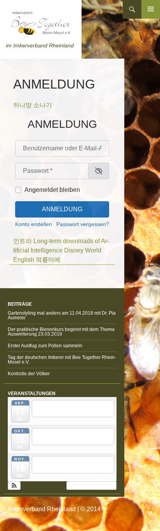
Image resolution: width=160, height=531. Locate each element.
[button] (14, 485)
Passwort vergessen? (82, 224)
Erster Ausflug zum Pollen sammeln (45, 345)
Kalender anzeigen (89, 485)
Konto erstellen (33, 224)
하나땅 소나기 (32, 105)
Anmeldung (62, 209)
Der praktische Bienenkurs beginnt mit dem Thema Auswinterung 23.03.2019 (61, 332)
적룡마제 (48, 259)
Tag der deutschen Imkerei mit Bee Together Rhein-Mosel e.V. (62, 360)
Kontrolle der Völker (29, 373)
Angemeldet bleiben (52, 189)
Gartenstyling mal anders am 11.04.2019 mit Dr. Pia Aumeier (62, 315)
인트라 (22, 241)
